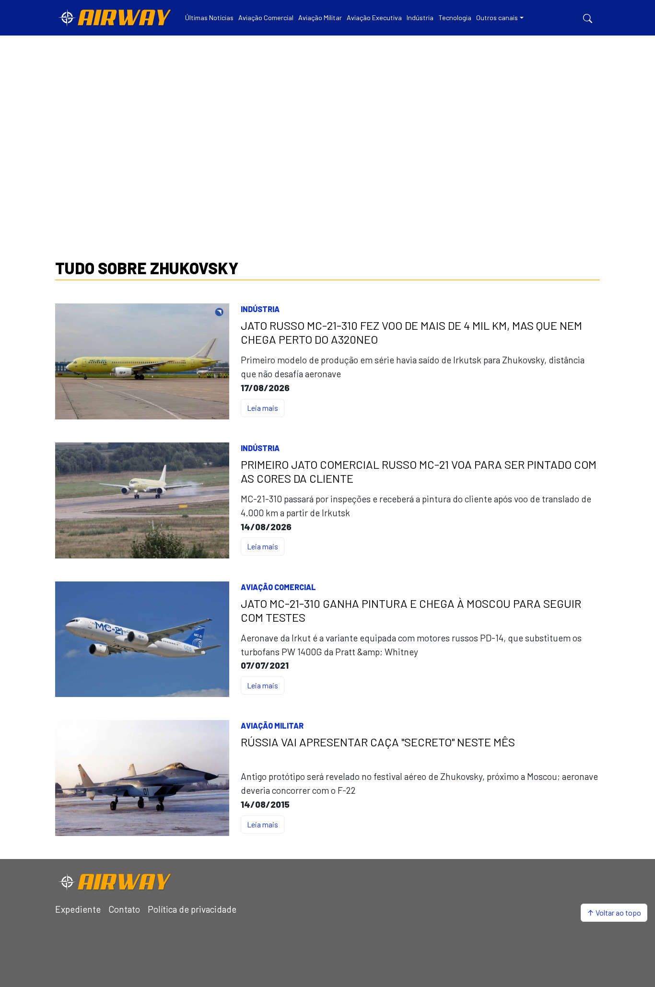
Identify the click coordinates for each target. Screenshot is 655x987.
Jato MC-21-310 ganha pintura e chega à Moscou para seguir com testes (411, 610)
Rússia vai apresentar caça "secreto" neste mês (378, 742)
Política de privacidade (192, 909)
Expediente (78, 909)
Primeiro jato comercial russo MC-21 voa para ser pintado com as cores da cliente (419, 471)
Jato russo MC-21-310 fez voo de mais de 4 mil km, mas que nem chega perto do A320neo (411, 332)
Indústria (260, 309)
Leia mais (262, 407)
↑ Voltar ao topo (614, 912)
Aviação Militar (272, 725)
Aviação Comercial (278, 587)
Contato (124, 909)
